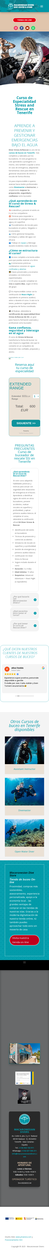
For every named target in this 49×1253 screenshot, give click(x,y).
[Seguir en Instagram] (16, 28)
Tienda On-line (24, 20)
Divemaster (19, 187)
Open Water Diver (24, 851)
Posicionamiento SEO (13, 1240)
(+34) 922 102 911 (26, 1148)
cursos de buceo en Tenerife (22, 153)
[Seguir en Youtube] (27, 28)
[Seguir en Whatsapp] (33, 28)
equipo (23, 243)
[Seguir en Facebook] (22, 28)
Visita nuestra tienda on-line (20, 940)
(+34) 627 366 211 (29, 1151)
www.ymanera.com (23, 1237)
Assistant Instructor (24, 768)
